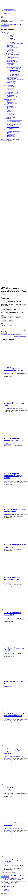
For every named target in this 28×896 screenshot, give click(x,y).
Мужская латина (14, 74)
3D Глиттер (10, 128)
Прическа (9, 100)
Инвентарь (10, 113)
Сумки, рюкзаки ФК (12, 92)
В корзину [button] (9, 686)
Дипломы (9, 132)
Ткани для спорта (11, 122)
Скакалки (12, 39)
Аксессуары (10, 46)
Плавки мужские (11, 107)
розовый (4, 317)
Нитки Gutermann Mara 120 (14, 124)
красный (11, 320)
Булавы (12, 36)
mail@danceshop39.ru (15, 879)
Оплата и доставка (9, 9)
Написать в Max (5, 25)
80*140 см (11, 325)
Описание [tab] (6, 294)
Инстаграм (6, 13)
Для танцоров (10, 135)
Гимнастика (7, 32)
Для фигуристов (11, 136)
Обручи (12, 42)
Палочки (12, 40)
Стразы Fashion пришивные (14, 120)
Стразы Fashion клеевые (13, 121)
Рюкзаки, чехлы (11, 49)
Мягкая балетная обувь (13, 58)
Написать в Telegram (18, 24)
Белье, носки (10, 50)
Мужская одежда (11, 81)
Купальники (10, 106)
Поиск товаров (5, 872)
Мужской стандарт (15, 72)
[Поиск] (1, 874)
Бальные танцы (8, 65)
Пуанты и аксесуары (12, 61)
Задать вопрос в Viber (20, 334)
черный (18, 317)
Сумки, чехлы (10, 64)
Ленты (11, 38)
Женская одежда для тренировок (15, 79)
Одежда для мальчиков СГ (14, 97)
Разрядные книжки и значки (14, 131)
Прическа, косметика (9, 99)
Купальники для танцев (13, 54)
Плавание (6, 104)
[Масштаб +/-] (1, 893)
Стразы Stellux (10, 125)
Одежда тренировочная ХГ (14, 47)
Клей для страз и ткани (13, 127)
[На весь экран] (2, 893)
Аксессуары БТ (11, 84)
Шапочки (9, 111)
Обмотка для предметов (16, 43)
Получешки (10, 45)
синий (11, 317)
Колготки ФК (10, 88)
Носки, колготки (11, 78)
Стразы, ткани (7, 118)
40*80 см (4, 325)
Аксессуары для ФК (12, 90)
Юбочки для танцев (12, 56)
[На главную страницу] (8, 6)
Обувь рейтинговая (15, 68)
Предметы (9, 33)
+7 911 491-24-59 (5, 879)
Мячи (11, 35)
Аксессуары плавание (13, 115)
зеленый (4, 320)
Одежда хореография (12, 57)
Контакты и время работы (11, 10)
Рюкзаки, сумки (11, 114)
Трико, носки (10, 63)
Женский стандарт (15, 71)
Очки (8, 110)
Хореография (7, 53)
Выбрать (9, 373)
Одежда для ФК (11, 86)
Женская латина (14, 70)
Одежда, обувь (11, 117)
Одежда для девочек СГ (13, 96)
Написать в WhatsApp (6, 24)
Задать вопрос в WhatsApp (8, 334)
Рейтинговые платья (12, 77)
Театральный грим (12, 103)
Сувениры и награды (9, 129)
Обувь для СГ (10, 95)
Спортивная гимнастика (10, 93)
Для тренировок (11, 52)
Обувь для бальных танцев (14, 67)
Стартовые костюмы (12, 109)
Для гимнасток (11, 134)
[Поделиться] (4, 893)
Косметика (10, 102)
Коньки (9, 89)
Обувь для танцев (11, 60)
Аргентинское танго (15, 75)
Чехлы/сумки (10, 82)
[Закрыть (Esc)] (6, 893)
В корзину (3, 333)
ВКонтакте (6, 11)
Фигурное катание (9, 85)
